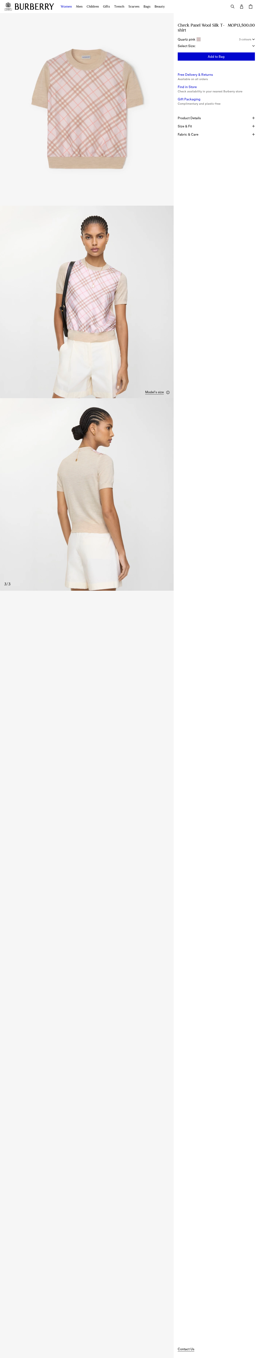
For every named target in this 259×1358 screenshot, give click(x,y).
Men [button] (79, 6)
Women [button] (66, 6)
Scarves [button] (133, 6)
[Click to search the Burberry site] (232, 6)
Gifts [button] (106, 6)
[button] (157, 392)
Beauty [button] (160, 6)
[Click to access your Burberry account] (241, 6)
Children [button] (93, 6)
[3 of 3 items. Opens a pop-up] (87, 494)
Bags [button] (147, 6)
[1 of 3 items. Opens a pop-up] (87, 109)
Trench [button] (119, 6)
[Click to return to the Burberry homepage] (34, 6)
